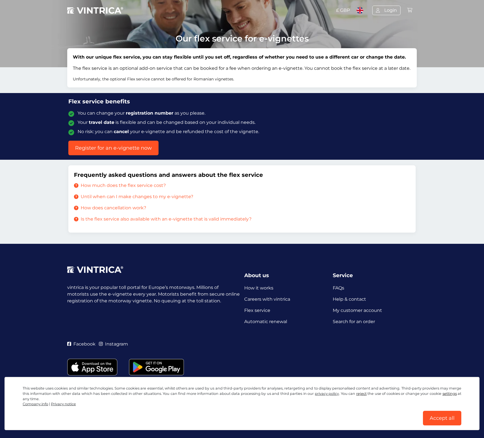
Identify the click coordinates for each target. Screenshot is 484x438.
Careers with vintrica (267, 299)
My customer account (357, 310)
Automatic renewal (265, 321)
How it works (258, 288)
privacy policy (327, 393)
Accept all (442, 418)
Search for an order (354, 321)
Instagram (116, 344)
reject (361, 393)
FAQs (338, 288)
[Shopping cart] (409, 10)
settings (450, 393)
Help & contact (349, 299)
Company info (35, 404)
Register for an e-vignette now (113, 148)
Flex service (257, 310)
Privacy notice (63, 404)
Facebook (84, 344)
